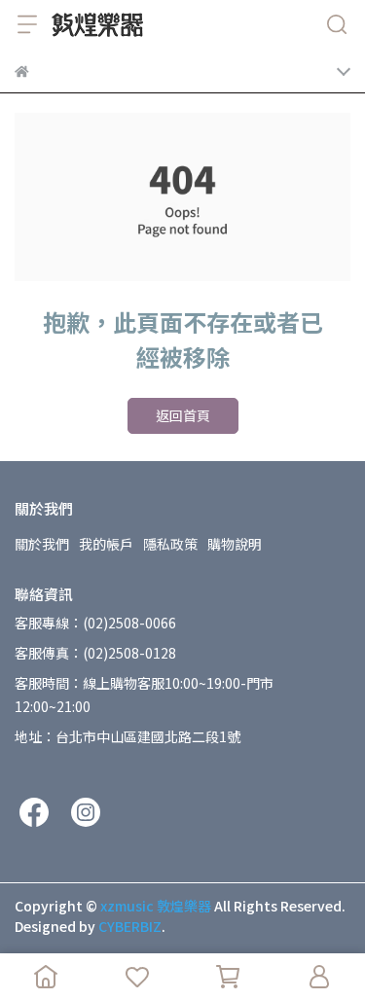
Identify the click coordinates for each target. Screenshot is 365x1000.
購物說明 (234, 544)
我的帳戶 (106, 544)
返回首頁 (183, 415)
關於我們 (42, 544)
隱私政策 (170, 544)
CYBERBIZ (130, 926)
